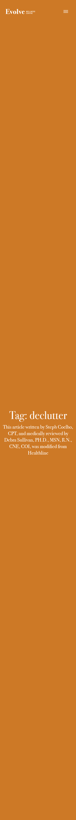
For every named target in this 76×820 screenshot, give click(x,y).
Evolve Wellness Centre (20, 12)
